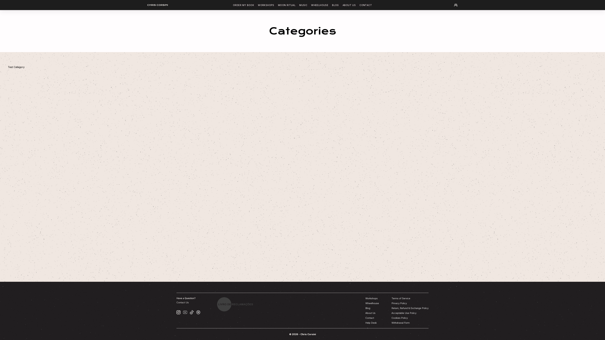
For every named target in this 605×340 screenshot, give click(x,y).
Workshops (266, 5)
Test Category (16, 67)
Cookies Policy (400, 317)
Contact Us (182, 302)
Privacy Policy (399, 303)
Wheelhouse (319, 5)
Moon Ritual (287, 5)
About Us (370, 313)
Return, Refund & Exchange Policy (410, 308)
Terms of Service (401, 298)
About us (349, 5)
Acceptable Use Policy (404, 313)
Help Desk (371, 322)
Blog (335, 5)
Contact (366, 5)
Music (303, 5)
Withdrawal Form (401, 322)
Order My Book (243, 5)
